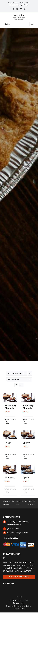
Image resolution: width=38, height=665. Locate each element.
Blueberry (10, 477)
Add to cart (7, 421)
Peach (8, 442)
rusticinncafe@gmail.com (19, 5)
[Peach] (10, 434)
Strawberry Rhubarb (10, 407)
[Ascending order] (30, 373)
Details (13, 420)
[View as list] (21, 385)
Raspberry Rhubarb (28, 407)
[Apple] (28, 469)
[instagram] (21, 597)
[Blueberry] (10, 469)
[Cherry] (28, 434)
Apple (26, 477)
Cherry (26, 442)
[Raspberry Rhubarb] (28, 397)
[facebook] (17, 597)
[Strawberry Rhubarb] (10, 397)
